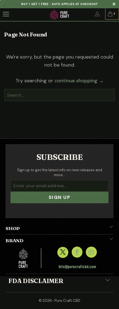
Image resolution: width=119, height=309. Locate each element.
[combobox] (59, 95)
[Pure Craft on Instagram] (91, 252)
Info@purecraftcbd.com (77, 267)
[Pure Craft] (59, 14)
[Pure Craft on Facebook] (77, 252)
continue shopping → (79, 80)
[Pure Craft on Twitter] (62, 252)
